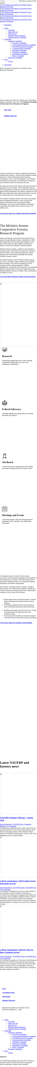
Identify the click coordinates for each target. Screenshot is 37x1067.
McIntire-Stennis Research (16, 1027)
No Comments (11, 826)
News (6, 1051)
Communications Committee (21, 1040)
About (6, 1020)
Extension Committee (19, 1043)
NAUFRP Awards (19, 888)
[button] (8, 110)
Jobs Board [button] (6, 996)
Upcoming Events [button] (8, 992)
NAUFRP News (18, 824)
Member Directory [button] (8, 1000)
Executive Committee (19, 1034)
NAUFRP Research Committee (22, 1038)
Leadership (7, 1031)
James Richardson (6, 824)
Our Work (11, 1021)
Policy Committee (18, 1047)
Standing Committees (15, 1032)
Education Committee (19, 1042)
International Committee (20, 1045)
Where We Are (13, 1023)
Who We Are (12, 1025)
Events (10, 1053)
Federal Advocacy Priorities (17, 1029)
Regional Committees (15, 1049)
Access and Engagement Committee (24, 1036)
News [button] (4, 989)
